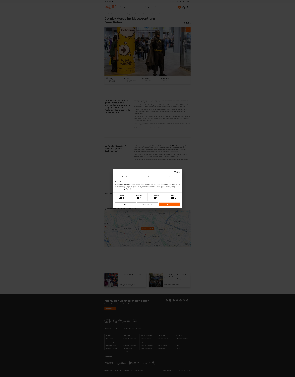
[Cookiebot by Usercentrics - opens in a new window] (173, 172)
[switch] (139, 198)
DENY (125, 204)
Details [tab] (147, 176)
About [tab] (170, 176)
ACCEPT (169, 204)
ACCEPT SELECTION (147, 204)
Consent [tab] (124, 176)
